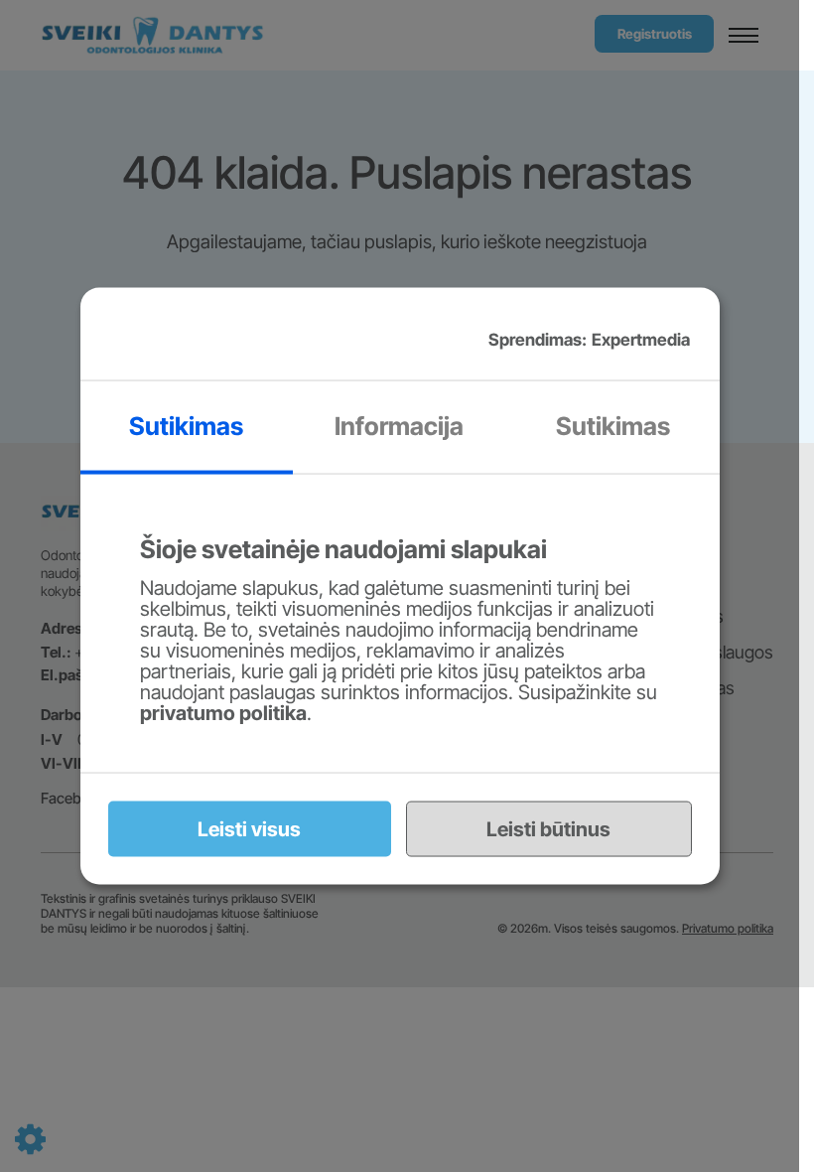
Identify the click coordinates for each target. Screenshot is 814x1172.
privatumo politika (223, 712)
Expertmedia (641, 339)
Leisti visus (249, 828)
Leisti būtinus (548, 828)
